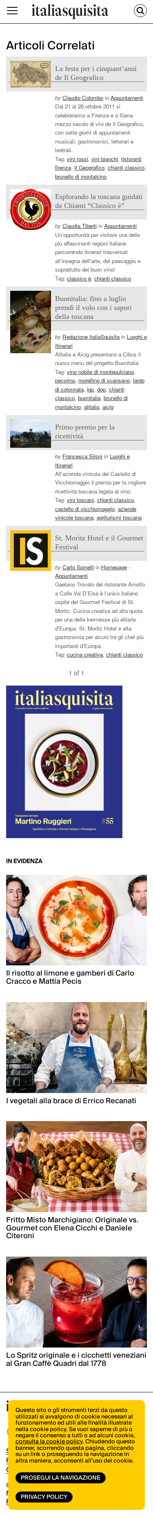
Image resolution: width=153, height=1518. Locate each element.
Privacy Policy (44, 1497)
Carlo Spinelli (78, 567)
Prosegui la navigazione (60, 1478)
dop (101, 389)
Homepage (114, 567)
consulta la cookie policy (49, 1442)
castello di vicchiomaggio (85, 509)
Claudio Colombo (82, 98)
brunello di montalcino (80, 176)
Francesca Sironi (82, 456)
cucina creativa (85, 654)
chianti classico (126, 167)
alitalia (91, 407)
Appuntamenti (127, 98)
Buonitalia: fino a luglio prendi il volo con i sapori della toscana (93, 307)
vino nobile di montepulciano (100, 372)
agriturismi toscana (119, 517)
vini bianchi (104, 159)
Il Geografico (89, 167)
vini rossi (77, 159)
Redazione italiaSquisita (91, 337)
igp (90, 389)
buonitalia (89, 398)
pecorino (65, 380)
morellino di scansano (104, 380)
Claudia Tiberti (79, 226)
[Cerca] (140, 10)
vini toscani (80, 500)
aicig (107, 407)
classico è (79, 278)
